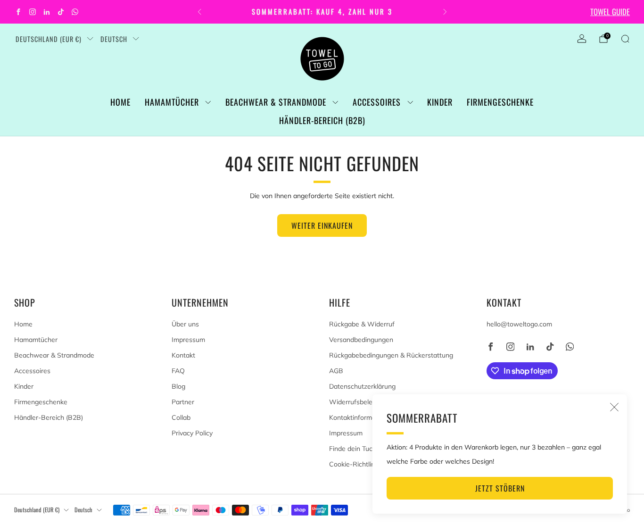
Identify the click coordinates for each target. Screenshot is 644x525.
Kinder (440, 102)
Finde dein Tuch (352, 448)
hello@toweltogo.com (519, 324)
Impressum (188, 339)
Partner (183, 402)
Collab (181, 417)
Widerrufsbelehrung (359, 402)
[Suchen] (625, 38)
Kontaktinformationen (362, 417)
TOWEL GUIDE (610, 11)
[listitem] (322, 12)
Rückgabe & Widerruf (362, 324)
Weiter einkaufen (322, 225)
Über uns (185, 324)
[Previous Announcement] (199, 12)
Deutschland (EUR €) (49, 39)
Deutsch (113, 39)
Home (120, 102)
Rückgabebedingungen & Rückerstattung (391, 355)
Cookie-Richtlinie (354, 464)
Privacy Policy (192, 433)
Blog (178, 386)
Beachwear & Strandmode (275, 102)
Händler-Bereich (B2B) (322, 120)
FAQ (178, 371)
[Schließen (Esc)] (614, 407)
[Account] (581, 38)
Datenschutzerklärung (362, 386)
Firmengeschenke (500, 102)
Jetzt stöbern (500, 488)
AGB (336, 371)
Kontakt (183, 355)
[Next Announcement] (445, 12)
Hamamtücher (172, 102)
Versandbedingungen (361, 339)
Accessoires (377, 102)
